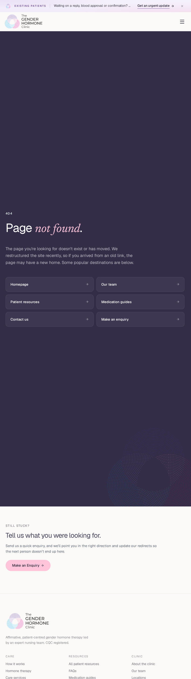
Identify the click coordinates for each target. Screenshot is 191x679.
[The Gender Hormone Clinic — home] (23, 22)
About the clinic (143, 664)
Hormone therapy (18, 671)
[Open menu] (182, 22)
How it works (15, 664)
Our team (139, 671)
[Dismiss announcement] (182, 6)
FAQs (72, 671)
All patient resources (84, 664)
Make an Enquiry (25, 565)
